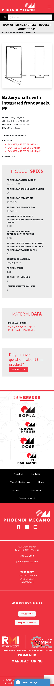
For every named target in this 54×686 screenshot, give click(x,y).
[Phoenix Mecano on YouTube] (35, 527)
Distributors (36, 489)
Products (35, 473)
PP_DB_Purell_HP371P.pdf (20, 326)
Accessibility (11, 683)
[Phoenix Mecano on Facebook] (18, 527)
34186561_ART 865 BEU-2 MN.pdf (24, 151)
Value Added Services (20, 481)
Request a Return (27, 622)
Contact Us (18, 369)
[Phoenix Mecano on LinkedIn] (27, 527)
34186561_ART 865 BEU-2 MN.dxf (24, 147)
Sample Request (27, 498)
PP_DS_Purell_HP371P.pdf (20, 329)
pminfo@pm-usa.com (27, 561)
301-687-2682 (27, 555)
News (41, 481)
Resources (17, 489)
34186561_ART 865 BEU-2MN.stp (24, 144)
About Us (18, 473)
